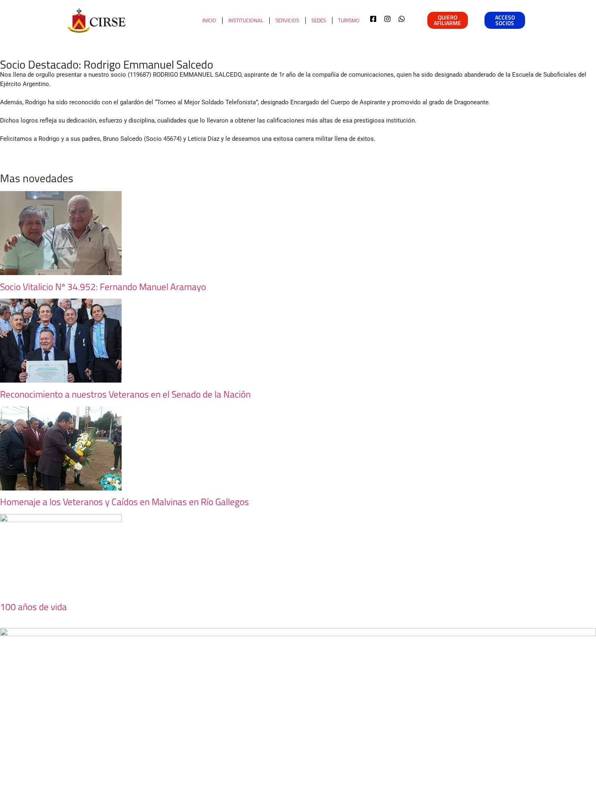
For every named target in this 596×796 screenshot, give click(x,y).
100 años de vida (33, 607)
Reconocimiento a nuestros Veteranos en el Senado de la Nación (125, 394)
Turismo (349, 20)
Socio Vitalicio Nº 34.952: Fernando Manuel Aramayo (103, 287)
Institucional (245, 20)
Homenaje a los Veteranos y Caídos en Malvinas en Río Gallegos (124, 502)
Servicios (287, 20)
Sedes (318, 20)
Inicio (209, 20)
